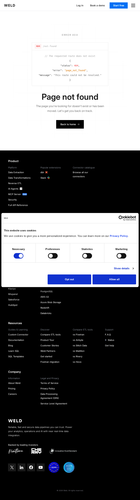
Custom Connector (18, 334)
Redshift (44, 307)
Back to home (68, 124)
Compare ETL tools (50, 334)
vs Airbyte (78, 340)
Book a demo (97, 5)
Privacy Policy (119, 235)
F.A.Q (108, 334)
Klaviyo (12, 288)
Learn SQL (13, 351)
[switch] (53, 256)
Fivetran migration (49, 361)
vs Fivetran (78, 334)
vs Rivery (77, 356)
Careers (12, 394)
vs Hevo (77, 361)
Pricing (11, 388)
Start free (118, 5)
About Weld (14, 383)
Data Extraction (16, 172)
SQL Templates (16, 356)
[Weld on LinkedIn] (21, 467)
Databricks (45, 313)
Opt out (69, 279)
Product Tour (47, 340)
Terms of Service (49, 383)
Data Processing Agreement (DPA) (49, 396)
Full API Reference (18, 205)
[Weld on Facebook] (31, 467)
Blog (10, 345)
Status (111, 340)
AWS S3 (44, 296)
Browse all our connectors (80, 174)
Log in (79, 5)
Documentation (16, 340)
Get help (109, 345)
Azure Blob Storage (50, 302)
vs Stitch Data (80, 345)
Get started (46, 356)
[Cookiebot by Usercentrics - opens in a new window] (121, 218)
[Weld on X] (12, 467)
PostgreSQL (46, 291)
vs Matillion (79, 351)
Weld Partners (47, 351)
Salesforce (13, 299)
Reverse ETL (15, 183)
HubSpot (12, 305)
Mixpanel (13, 294)
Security (12, 199)
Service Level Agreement (53, 403)
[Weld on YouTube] (40, 467)
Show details (121, 268)
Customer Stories (49, 345)
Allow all (114, 279)
